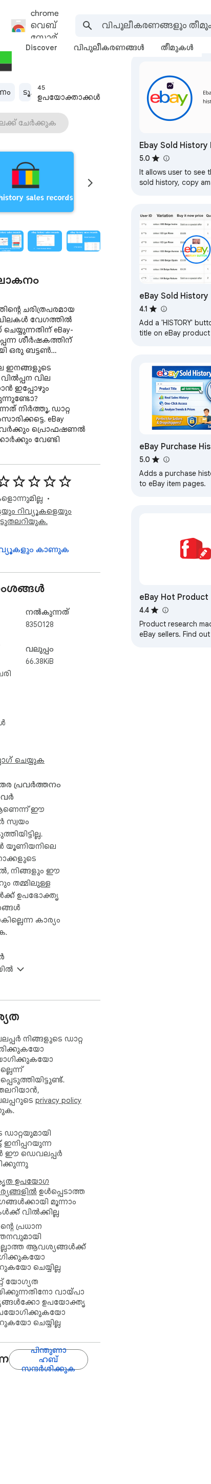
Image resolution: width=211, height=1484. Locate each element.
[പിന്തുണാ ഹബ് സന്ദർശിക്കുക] (48, 1359)
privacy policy (58, 1100)
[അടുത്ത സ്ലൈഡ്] (90, 183)
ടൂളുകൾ (27, 92)
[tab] (41, 47)
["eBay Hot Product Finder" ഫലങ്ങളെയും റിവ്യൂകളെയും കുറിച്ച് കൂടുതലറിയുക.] (165, 610)
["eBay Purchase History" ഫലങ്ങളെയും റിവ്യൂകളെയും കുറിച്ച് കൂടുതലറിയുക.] (166, 459)
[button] (44, 241)
